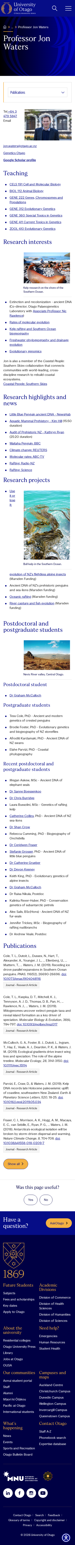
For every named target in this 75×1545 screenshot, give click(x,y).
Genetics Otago (14, 153)
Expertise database (52, 1443)
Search (39, 1515)
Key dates (10, 1305)
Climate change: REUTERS (28, 450)
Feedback (54, 1515)
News (7, 1435)
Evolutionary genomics (25, 351)
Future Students (18, 1285)
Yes (30, 1199)
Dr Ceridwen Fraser (23, 844)
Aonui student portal (17, 1380)
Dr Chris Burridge (22, 798)
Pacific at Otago (14, 1405)
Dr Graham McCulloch (25, 695)
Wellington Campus (52, 1403)
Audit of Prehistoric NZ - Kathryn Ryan (37, 432)
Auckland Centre (51, 1385)
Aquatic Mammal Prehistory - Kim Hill (36, 420)
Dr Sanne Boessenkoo (25, 791)
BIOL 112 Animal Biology (27, 190)
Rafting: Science (21, 469)
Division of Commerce (55, 1297)
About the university (12, 1330)
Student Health (49, 1348)
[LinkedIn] (8, 1493)
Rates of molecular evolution (30, 322)
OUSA (7, 1365)
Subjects (9, 1293)
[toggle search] (54, 8)
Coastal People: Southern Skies (25, 383)
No (46, 1199)
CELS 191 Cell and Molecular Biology (35, 184)
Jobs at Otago (13, 1359)
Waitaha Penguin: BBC (25, 443)
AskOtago (57, 1223)
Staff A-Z (45, 1431)
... (12, 27)
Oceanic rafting (20, 596)
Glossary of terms (19, 1520)
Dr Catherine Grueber (25, 862)
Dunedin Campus (51, 1397)
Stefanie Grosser (21, 851)
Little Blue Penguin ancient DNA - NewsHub (40, 414)
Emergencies (48, 1336)
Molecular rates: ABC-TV (27, 456)
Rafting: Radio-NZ (22, 463)
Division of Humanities (54, 1314)
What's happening (12, 1426)
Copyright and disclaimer (49, 1520)
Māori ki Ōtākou (14, 1399)
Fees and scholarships (18, 1299)
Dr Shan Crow (20, 827)
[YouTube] (43, 1493)
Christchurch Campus (54, 1391)
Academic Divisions (48, 1287)
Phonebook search (52, 1437)
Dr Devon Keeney (22, 869)
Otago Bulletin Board (17, 1454)
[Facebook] (19, 1493)
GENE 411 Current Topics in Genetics (35, 222)
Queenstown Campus (54, 1416)
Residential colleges (16, 1340)
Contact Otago (52, 1424)
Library (8, 1352)
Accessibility (44, 1525)
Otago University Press (19, 1346)
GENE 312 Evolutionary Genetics (32, 208)
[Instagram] (31, 1493)
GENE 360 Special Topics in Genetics (36, 215)
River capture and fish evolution (32, 603)
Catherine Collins (22, 815)
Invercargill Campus (53, 1409)
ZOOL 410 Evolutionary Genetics (32, 228)
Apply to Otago (14, 1311)
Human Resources (52, 1342)
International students (18, 1411)
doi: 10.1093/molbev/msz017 (37, 1024)
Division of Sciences (53, 1320)
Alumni (8, 1393)
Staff (6, 1386)
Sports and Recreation (19, 1448)
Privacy (27, 1525)
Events (7, 1442)
